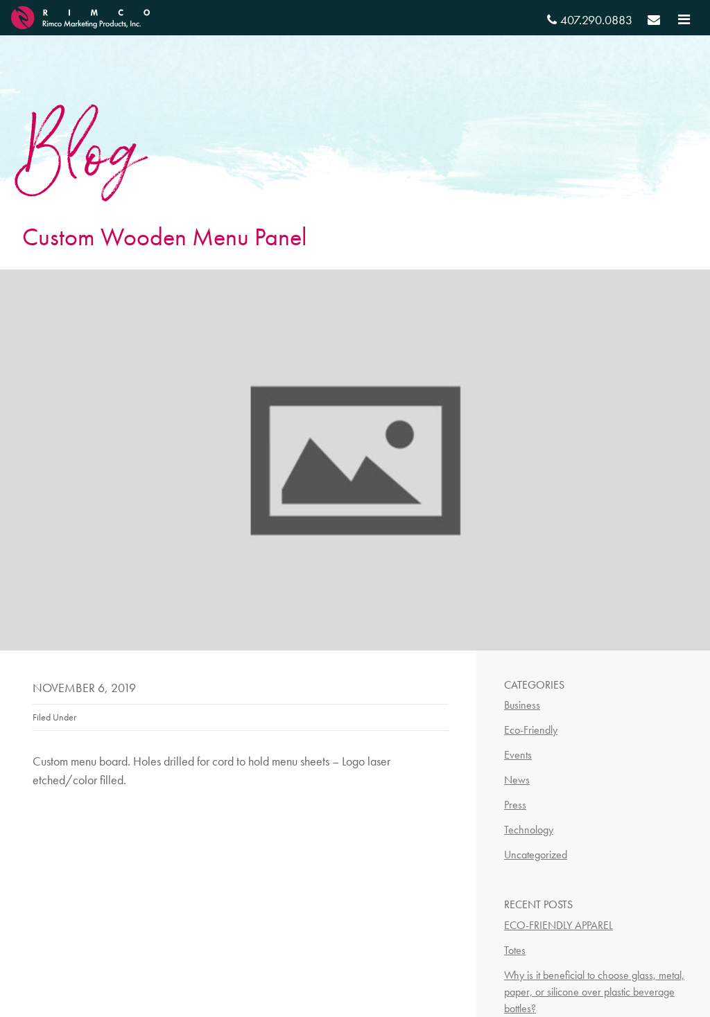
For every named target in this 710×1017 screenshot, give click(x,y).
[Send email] (653, 22)
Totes (515, 950)
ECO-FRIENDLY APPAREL (558, 925)
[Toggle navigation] (684, 19)
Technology (528, 829)
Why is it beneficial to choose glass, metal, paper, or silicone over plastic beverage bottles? (594, 992)
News (517, 779)
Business (522, 705)
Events (518, 755)
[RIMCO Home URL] (80, 16)
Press (515, 804)
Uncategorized (535, 854)
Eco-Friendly (530, 730)
